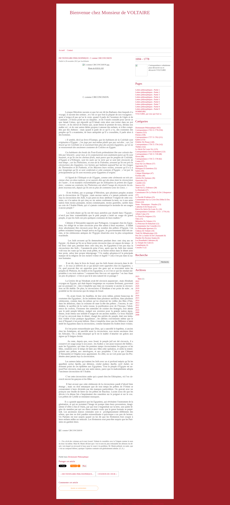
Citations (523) (141, 132)
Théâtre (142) (140, 147)
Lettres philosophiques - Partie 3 (147, 95)
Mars (140, 279)
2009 (137, 312)
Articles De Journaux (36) (145, 178)
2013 (137, 303)
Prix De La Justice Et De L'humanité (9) (150, 236)
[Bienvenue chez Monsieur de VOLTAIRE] (141, 70)
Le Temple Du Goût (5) (144, 243)
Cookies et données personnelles (141, 504)
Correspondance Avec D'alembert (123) (150, 152)
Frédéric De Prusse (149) (144, 142)
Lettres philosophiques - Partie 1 (147, 90)
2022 (137, 281)
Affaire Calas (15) (142, 214)
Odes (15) (139, 219)
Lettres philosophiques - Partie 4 (147, 97)
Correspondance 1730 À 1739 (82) (148, 159)
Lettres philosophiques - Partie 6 (147, 102)
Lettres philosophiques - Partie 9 (147, 109)
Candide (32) (140, 183)
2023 (137, 276)
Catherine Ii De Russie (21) (145, 207)
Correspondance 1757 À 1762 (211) (149, 137)
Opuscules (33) (141, 180)
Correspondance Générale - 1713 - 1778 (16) (152, 212)
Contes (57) (139, 161)
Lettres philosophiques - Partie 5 (147, 99)
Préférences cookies (158, 504)
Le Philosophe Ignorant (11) (146, 228)
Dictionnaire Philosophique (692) (148, 128)
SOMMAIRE (140, 111)
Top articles (100, 504)
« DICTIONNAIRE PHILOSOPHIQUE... (77, 474)
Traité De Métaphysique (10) (146, 233)
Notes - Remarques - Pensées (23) (148, 204)
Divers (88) (139, 156)
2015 (137, 298)
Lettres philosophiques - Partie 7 (147, 104)
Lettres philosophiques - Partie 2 (147, 92)
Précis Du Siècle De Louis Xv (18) (148, 209)
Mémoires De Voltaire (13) (145, 221)
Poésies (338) (140, 135)
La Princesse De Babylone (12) (147, 224)
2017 (137, 293)
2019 (137, 288)
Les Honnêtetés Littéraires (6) (146, 240)
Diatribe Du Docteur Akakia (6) (147, 238)
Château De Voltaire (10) (144, 231)
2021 (137, 284)
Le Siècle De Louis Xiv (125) (146, 149)
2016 (137, 296)
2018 (137, 291)
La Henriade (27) (141, 190)
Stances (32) (140, 185)
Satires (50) (139, 171)
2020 (137, 286)
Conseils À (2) (140, 248)
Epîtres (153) (140, 140)
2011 (137, 308)
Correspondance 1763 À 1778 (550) (149, 130)
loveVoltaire (78, 504)
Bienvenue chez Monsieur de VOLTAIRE (110, 12)
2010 (137, 310)
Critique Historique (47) (144, 173)
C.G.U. (127, 504)
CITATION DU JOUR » (107, 474)
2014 (137, 300)
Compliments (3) (141, 245)
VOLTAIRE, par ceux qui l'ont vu (148, 114)
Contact (70, 50)
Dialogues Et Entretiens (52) (146, 168)
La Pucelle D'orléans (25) (145, 197)
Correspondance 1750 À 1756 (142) (149, 144)
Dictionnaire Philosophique (78, 457)
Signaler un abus (118, 504)
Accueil (62, 50)
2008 (137, 315)
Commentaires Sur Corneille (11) (147, 226)
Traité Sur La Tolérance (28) (146, 188)
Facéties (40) (140, 176)
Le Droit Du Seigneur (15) (145, 216)
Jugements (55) (141, 166)
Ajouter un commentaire (78, 488)
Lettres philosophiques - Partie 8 (147, 107)
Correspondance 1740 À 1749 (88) (148, 154)
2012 (137, 305)
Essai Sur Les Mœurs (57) (145, 164)
